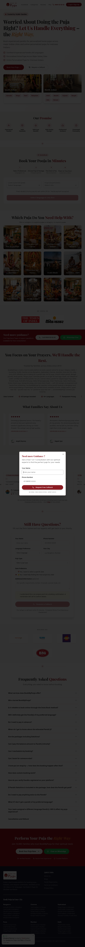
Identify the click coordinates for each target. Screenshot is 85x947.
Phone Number (27, 477)
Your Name (26, 468)
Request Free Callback (44, 487)
